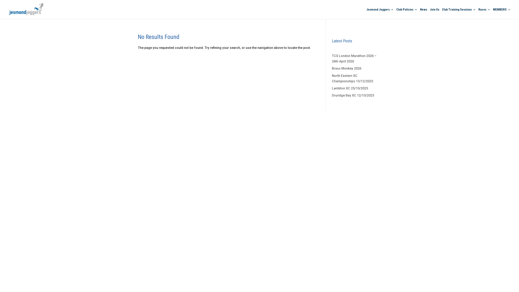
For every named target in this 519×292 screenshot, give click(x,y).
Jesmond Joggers (378, 9)
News (423, 9)
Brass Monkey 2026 (346, 68)
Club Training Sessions (457, 9)
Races (482, 9)
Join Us (434, 9)
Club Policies (404, 9)
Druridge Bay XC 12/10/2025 (353, 95)
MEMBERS (500, 9)
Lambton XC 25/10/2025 (350, 88)
